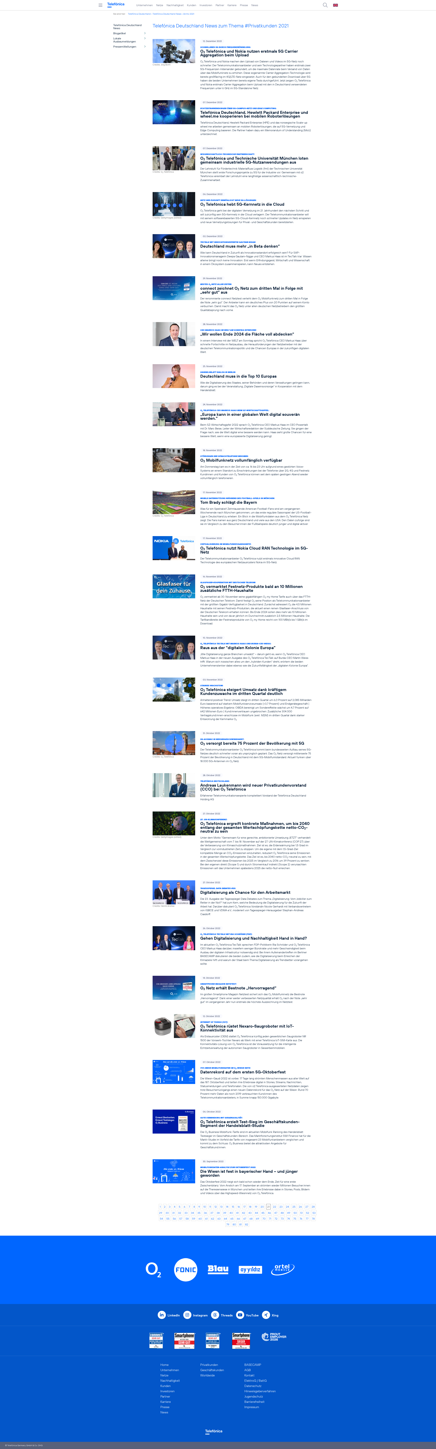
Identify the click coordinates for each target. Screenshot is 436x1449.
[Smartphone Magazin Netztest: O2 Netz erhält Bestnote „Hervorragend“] (232, 990)
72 (276, 1218)
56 (174, 1218)
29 (160, 1213)
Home (164, 1365)
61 (206, 1218)
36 (205, 1213)
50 (295, 1213)
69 (257, 1218)
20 (262, 1206)
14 (227, 1206)
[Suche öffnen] (325, 5)
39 (224, 1213)
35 (198, 1213)
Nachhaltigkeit (175, 5)
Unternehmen (144, 5)
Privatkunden (209, 1365)
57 (180, 1218)
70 (264, 1218)
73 (282, 1218)
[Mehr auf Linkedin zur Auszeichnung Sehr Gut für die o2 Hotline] (213, 1341)
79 (227, 1224)
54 (161, 1218)
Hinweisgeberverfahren (260, 1391)
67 (244, 1218)
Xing (275, 1315)
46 (269, 1213)
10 (204, 1206)
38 (218, 1213)
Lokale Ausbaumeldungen (124, 40)
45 (262, 1213)
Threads (227, 1315)
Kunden (191, 5)
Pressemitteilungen (124, 46)
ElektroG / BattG (255, 1381)
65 (231, 1218)
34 (192, 1213)
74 (288, 1218)
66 (238, 1218)
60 (200, 1218)
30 (167, 1213)
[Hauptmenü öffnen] (100, 5)
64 (225, 1218)
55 (167, 1218)
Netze (159, 5)
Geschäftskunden (212, 1370)
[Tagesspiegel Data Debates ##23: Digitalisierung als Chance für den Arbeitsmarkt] (232, 898)
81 (240, 1224)
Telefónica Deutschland (139, 13)
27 (306, 1206)
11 (210, 1206)
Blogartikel (119, 33)
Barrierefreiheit (254, 1402)
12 (215, 1206)
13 (221, 1206)
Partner (220, 5)
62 (212, 1218)
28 (313, 1206)
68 (251, 1218)
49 (288, 1213)
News (254, 5)
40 (231, 1213)
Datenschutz (252, 1386)
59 (193, 1218)
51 (301, 1213)
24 (287, 1206)
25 (293, 1206)
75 (294, 1218)
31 (173, 1213)
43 (250, 1213)
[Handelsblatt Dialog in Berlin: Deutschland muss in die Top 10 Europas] (232, 378)
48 (282, 1213)
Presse (244, 5)
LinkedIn (174, 1315)
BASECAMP (252, 1365)
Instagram (200, 1315)
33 (186, 1213)
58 (187, 1218)
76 (301, 1218)
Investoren (206, 5)
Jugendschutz (253, 1396)
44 (256, 1213)
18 (250, 1206)
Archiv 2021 (188, 13)
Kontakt (249, 1375)
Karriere (232, 5)
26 (300, 1206)
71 (270, 1218)
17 (244, 1206)
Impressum (251, 1407)
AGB (247, 1370)
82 (246, 1224)
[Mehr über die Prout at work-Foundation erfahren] (274, 1341)
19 (256, 1206)
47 (275, 1213)
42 (243, 1213)
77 (307, 1218)
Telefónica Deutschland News (167, 13)
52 (307, 1213)
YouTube (252, 1315)
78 (313, 1218)
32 (179, 1213)
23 (281, 1206)
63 (219, 1218)
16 (239, 1206)
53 (314, 1213)
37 (211, 1213)
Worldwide (207, 1375)
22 (274, 1206)
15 (233, 1206)
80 (234, 1224)
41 (237, 1213)
